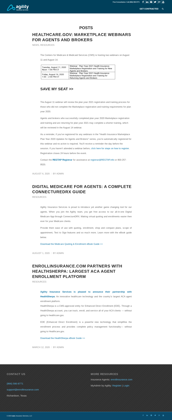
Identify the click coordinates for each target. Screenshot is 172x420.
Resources (47, 45)
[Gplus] (159, 2)
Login (126, 385)
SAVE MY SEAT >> (56, 89)
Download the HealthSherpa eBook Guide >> (62, 338)
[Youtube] (163, 2)
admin (60, 173)
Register (116, 385)
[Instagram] (151, 2)
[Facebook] (143, 2)
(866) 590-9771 (15, 383)
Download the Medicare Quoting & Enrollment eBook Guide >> (71, 244)
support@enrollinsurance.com (23, 389)
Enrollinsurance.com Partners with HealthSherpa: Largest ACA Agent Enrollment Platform (77, 271)
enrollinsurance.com (121, 379)
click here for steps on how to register (110, 148)
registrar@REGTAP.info (102, 160)
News (35, 45)
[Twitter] (155, 2)
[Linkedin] (147, 2)
